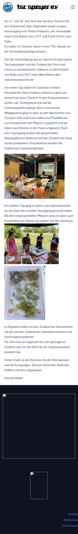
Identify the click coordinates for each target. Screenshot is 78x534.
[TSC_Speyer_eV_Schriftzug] (37, 7)
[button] (72, 7)
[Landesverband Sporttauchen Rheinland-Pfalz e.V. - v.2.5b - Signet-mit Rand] (39, 485)
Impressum (71, 520)
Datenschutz (70, 525)
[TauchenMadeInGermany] (39, 426)
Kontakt (73, 514)
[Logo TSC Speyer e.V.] (8, 7)
